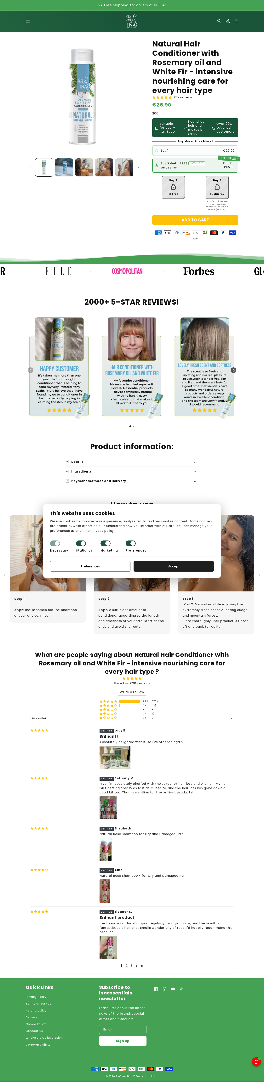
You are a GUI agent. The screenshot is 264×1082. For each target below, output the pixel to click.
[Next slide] (233, 370)
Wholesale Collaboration (44, 1038)
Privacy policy (103, 531)
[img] (39, 730)
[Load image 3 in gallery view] (84, 167)
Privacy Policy (36, 997)
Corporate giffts (38, 1045)
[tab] (130, 426)
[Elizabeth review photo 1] (106, 849)
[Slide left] (30, 167)
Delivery (32, 1017)
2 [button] (127, 965)
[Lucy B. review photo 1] (115, 757)
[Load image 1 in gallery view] (44, 167)
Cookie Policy (36, 1024)
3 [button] (132, 965)
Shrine (154, 1076)
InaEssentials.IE (125, 1076)
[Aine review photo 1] (105, 891)
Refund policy (36, 1010)
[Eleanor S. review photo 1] (108, 947)
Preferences (136, 550)
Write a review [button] (132, 692)
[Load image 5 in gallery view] (124, 167)
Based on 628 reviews (132, 683)
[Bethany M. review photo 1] (108, 807)
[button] (219, 21)
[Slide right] (138, 167)
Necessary (59, 550)
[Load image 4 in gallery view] (104, 167)
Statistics (84, 550)
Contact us (34, 1031)
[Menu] (27, 21)
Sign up (122, 1041)
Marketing (109, 550)
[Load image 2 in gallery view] (64, 167)
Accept (174, 566)
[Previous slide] (30, 370)
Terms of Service (39, 1004)
